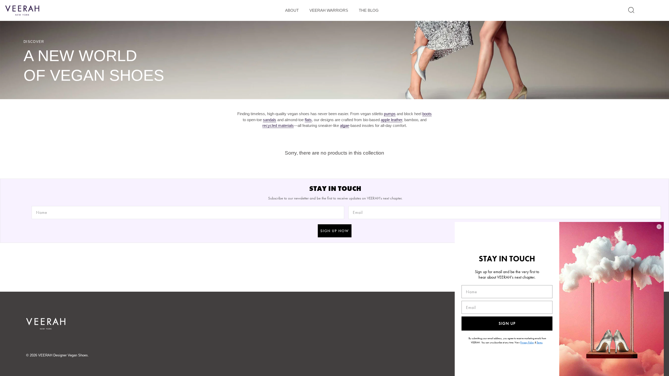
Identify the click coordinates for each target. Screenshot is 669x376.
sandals (269, 120)
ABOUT (292, 10)
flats (308, 120)
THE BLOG (369, 10)
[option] (334, 60)
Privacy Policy (527, 342)
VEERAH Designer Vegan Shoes (63, 355)
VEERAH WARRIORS (328, 10)
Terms (540, 342)
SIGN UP (507, 323)
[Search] (631, 10)
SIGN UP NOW (334, 230)
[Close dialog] (659, 226)
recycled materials (278, 125)
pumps (390, 113)
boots (427, 113)
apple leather (391, 120)
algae (344, 125)
